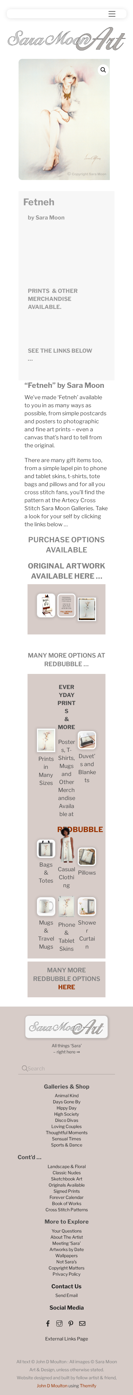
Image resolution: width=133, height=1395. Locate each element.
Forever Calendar (66, 1197)
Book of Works (66, 1203)
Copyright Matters (66, 1267)
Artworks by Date (66, 1249)
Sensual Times (66, 1138)
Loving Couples (66, 1126)
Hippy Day (66, 1107)
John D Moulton (52, 1385)
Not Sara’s (66, 1261)
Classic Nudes (67, 1172)
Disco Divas (66, 1120)
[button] (103, 70)
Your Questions (67, 1230)
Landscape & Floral (67, 1166)
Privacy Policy (66, 1274)
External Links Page (66, 1339)
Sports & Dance (66, 1144)
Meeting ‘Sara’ (66, 1243)
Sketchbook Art (66, 1178)
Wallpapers (66, 1255)
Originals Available (67, 1185)
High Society (66, 1114)
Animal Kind (67, 1095)
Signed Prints (67, 1191)
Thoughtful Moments (67, 1132)
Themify (88, 1385)
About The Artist (66, 1237)
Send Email (66, 1295)
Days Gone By (66, 1101)
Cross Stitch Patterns (66, 1209)
